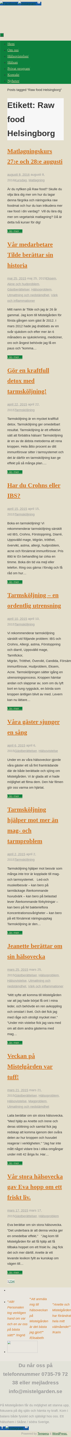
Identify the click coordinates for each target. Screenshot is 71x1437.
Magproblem (37, 1101)
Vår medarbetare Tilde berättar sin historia (30, 255)
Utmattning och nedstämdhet (28, 295)
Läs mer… (14, 231)
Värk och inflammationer (45, 986)
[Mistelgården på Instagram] (27, 3)
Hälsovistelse (48, 751)
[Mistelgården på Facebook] (9, 3)
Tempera (43, 1433)
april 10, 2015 (17, 619)
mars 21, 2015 (17, 1090)
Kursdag (21, 180)
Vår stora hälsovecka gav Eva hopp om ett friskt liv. (35, 1187)
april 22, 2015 (17, 404)
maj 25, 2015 (16, 278)
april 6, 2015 (16, 745)
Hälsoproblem (41, 289)
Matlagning (37, 180)
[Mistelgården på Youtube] (39, 3)
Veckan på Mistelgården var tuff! (30, 1066)
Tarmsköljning (25, 410)
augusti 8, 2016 (18, 174)
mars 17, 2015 (17, 1210)
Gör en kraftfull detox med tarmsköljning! (28, 381)
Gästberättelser (18, 289)
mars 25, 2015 (17, 969)
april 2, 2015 (16, 854)
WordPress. (59, 1433)
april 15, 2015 (17, 509)
